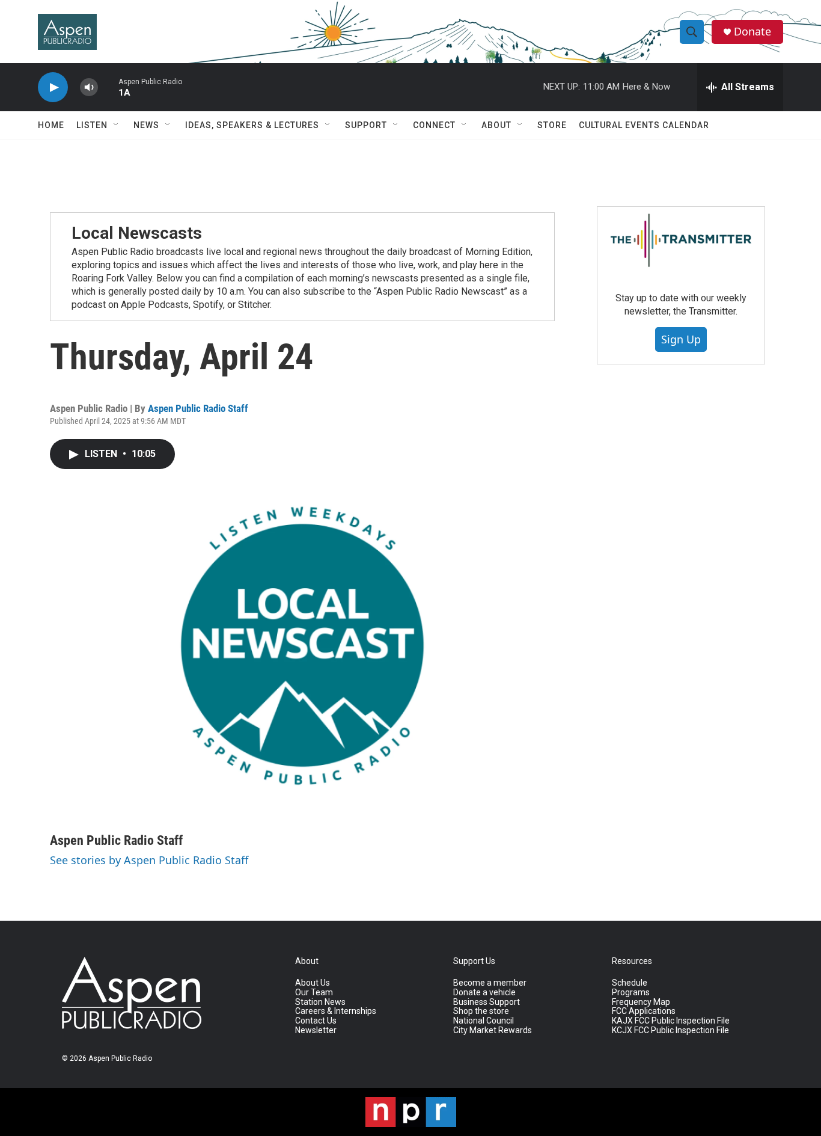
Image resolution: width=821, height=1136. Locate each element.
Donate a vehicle (484, 992)
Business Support (486, 1002)
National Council (483, 1020)
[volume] (89, 87)
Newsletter (316, 1030)
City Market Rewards (492, 1030)
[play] (53, 87)
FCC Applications (644, 1011)
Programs (631, 992)
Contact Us (316, 1020)
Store (552, 125)
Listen (92, 125)
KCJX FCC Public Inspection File (670, 1030)
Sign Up (681, 339)
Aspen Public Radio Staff (198, 408)
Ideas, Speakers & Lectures (252, 125)
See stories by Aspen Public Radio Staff (149, 860)
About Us (312, 982)
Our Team (314, 992)
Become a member (489, 982)
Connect (434, 125)
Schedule (629, 982)
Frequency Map (641, 1002)
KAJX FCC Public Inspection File (671, 1020)
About (496, 125)
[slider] (108, 87)
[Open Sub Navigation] (116, 125)
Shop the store (481, 1011)
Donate (752, 31)
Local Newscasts (137, 233)
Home (51, 125)
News (146, 125)
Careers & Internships (335, 1011)
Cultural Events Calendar (644, 125)
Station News (320, 1002)
